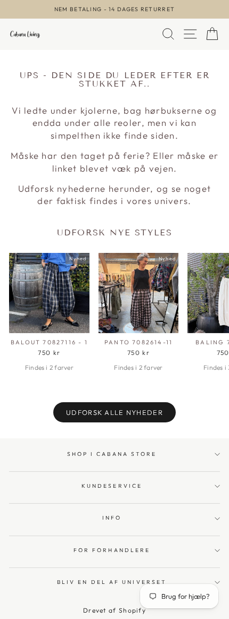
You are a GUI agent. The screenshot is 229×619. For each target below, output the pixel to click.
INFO (111, 517)
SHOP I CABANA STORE (112, 454)
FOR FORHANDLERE (111, 550)
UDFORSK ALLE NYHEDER (114, 412)
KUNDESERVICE (111, 485)
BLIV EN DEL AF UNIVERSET (112, 582)
